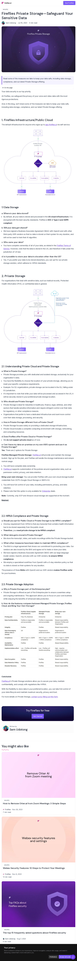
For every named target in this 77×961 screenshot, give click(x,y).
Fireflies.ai (36, 455)
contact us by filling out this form (44, 697)
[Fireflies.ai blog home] (6, 3)
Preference (53, 957)
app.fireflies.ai (51, 125)
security (5, 9)
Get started (37, 716)
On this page (8, 88)
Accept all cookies (66, 957)
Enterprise (46, 491)
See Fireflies (69, 3)
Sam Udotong (19, 729)
